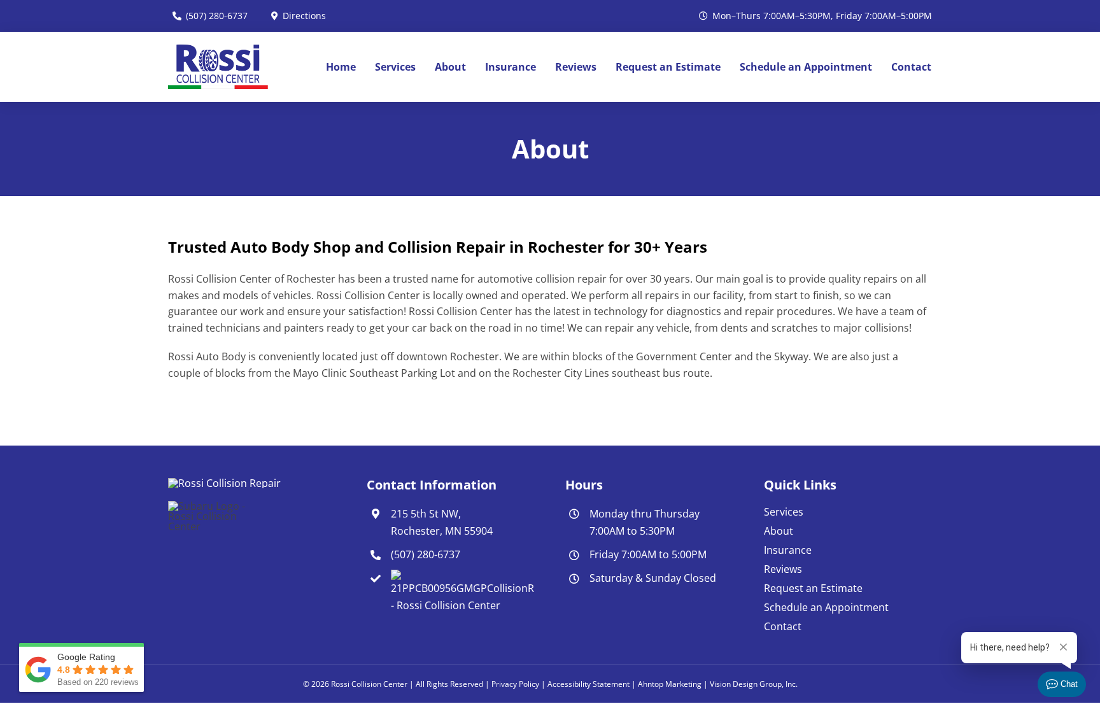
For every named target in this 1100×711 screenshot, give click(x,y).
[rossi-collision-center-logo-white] (224, 483)
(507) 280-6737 (425, 554)
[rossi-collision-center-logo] (218, 50)
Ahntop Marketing (670, 684)
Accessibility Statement (588, 684)
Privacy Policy (515, 684)
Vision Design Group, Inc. (754, 684)
